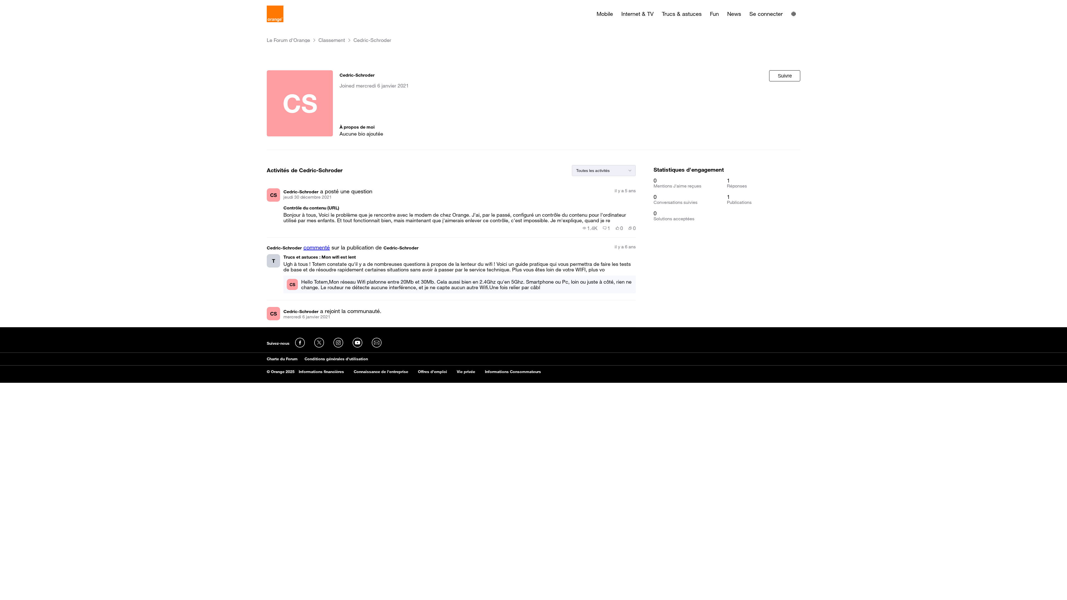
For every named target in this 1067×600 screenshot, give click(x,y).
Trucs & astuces (682, 14)
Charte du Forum (282, 358)
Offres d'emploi (432, 371)
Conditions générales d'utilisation (336, 358)
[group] (590, 228)
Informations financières (321, 371)
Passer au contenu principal (30, 4)
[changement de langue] (793, 14)
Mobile (605, 14)
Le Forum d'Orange (288, 40)
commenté (316, 247)
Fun (714, 14)
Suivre (785, 76)
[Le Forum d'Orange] (275, 14)
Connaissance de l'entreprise (381, 371)
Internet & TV (637, 14)
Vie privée (466, 371)
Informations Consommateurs (513, 371)
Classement (331, 40)
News (734, 14)
